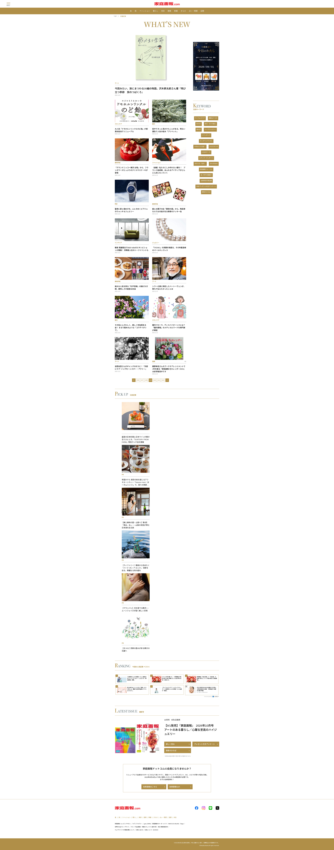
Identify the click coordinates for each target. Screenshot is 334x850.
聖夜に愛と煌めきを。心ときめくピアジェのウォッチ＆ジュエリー (131, 210)
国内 (153, 124)
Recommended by (208, 696)
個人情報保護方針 (163, 827)
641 (159, 380)
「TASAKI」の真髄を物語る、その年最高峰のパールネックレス (169, 249)
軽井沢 (198, 129)
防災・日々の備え (210, 124)
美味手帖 (117, 162)
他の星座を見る (206, 85)
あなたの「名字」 (200, 163)
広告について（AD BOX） (152, 830)
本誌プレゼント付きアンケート (206, 186)
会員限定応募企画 (206, 180)
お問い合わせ (139, 830)
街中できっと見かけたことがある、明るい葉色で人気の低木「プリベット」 (168, 130)
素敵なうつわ (213, 118)
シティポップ (206, 135)
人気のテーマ (206, 152)
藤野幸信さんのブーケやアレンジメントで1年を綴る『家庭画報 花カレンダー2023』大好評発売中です (168, 369)
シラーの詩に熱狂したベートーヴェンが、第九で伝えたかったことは (168, 287)
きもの (183, 11)
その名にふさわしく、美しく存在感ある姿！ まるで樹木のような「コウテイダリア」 (130, 327)
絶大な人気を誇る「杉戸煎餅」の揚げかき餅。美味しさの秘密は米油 (131, 287)
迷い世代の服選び (206, 175)
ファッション (144, 11)
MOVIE (198, 124)
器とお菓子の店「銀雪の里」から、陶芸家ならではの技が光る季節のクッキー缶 (168, 210)
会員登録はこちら (150, 787)
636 (138, 380)
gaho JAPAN (147, 823)
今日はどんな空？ (199, 146)
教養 (176, 11)
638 (146, 380)
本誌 (175, 817)
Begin (182, 823)
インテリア (118, 242)
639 (150, 380)
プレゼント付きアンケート (204, 744)
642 (163, 380)
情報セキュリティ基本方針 (149, 827)
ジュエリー (155, 242)
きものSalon (214, 163)
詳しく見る (170, 744)
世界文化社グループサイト (122, 827)
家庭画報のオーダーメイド (159, 823)
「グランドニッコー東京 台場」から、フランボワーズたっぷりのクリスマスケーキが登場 (131, 170)
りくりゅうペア (200, 118)
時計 (116, 204)
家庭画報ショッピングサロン (123, 823)
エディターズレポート (206, 158)
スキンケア (118, 124)
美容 (163, 11)
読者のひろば (206, 192)
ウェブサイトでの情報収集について (124, 830)
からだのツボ (214, 146)
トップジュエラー (210, 129)
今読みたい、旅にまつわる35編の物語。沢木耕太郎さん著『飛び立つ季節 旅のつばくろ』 (150, 90)
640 (155, 380)
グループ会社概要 (136, 827)
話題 (202, 11)
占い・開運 (193, 11)
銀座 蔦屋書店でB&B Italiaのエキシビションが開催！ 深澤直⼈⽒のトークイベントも (131, 249)
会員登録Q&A (174, 787)
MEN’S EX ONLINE (173, 823)
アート (117, 83)
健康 (169, 11)
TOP (115, 16)
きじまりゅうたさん (206, 141)
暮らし (155, 11)
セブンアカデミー (137, 823)
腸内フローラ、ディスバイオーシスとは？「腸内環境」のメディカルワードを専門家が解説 (168, 327)
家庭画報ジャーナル (206, 169)
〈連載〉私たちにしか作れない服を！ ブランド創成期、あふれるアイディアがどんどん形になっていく (168, 170)
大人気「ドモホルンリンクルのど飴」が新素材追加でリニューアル (131, 130)
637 (142, 380)
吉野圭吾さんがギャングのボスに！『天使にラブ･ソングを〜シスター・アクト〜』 (131, 367)
